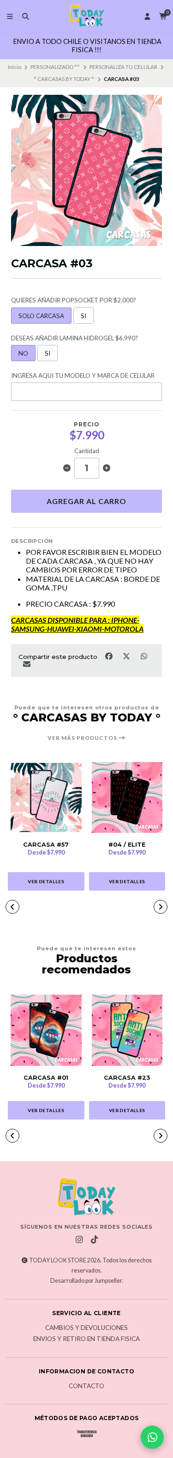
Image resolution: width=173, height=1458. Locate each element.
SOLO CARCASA (41, 316)
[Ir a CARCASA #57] (46, 797)
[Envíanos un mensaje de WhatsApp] (152, 1437)
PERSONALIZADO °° (55, 67)
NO (23, 353)
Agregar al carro (86, 501)
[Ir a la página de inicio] (87, 16)
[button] (12, 907)
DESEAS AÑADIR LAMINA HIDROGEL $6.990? (74, 338)
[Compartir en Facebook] (109, 656)
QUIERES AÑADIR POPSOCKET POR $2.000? (73, 300)
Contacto (86, 1386)
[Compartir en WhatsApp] (144, 656)
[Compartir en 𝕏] (127, 656)
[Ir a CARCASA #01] (46, 1030)
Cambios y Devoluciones (86, 1328)
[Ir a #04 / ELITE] (127, 797)
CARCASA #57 (46, 844)
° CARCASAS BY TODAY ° (64, 79)
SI (83, 316)
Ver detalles (46, 881)
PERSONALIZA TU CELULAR (123, 67)
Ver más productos (83, 738)
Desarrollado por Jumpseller (86, 1280)
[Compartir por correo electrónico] (26, 663)
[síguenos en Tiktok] (94, 1240)
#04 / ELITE (126, 844)
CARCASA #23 (127, 1077)
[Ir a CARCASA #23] (127, 1030)
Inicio (14, 67)
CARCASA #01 (46, 1077)
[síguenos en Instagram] (79, 1240)
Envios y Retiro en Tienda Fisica (86, 1339)
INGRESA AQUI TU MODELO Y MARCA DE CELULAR (83, 376)
